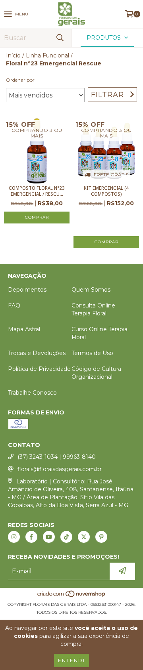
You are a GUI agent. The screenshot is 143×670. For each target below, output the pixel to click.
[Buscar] (60, 38)
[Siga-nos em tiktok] (66, 537)
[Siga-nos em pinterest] (101, 537)
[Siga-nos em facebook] (31, 537)
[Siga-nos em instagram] (14, 537)
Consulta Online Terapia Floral (93, 309)
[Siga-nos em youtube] (49, 537)
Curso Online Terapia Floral (100, 333)
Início (13, 55)
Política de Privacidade (39, 368)
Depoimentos (27, 289)
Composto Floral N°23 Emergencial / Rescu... (37, 191)
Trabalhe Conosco (32, 392)
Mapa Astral (24, 329)
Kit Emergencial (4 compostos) (106, 191)
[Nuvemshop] (71, 596)
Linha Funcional (47, 55)
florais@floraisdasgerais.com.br (59, 469)
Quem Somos (91, 289)
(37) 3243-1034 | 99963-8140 (56, 456)
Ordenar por (20, 80)
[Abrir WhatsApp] (123, 650)
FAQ (14, 305)
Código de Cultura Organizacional (96, 372)
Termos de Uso (92, 353)
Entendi (71, 660)
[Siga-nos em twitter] (84, 537)
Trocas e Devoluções (37, 353)
